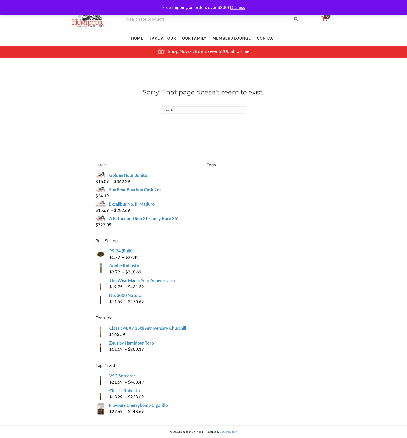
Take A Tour (162, 38)
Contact (266, 38)
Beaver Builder (228, 431)
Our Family (194, 38)
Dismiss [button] (237, 7)
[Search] (296, 19)
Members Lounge (231, 38)
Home (137, 38)
